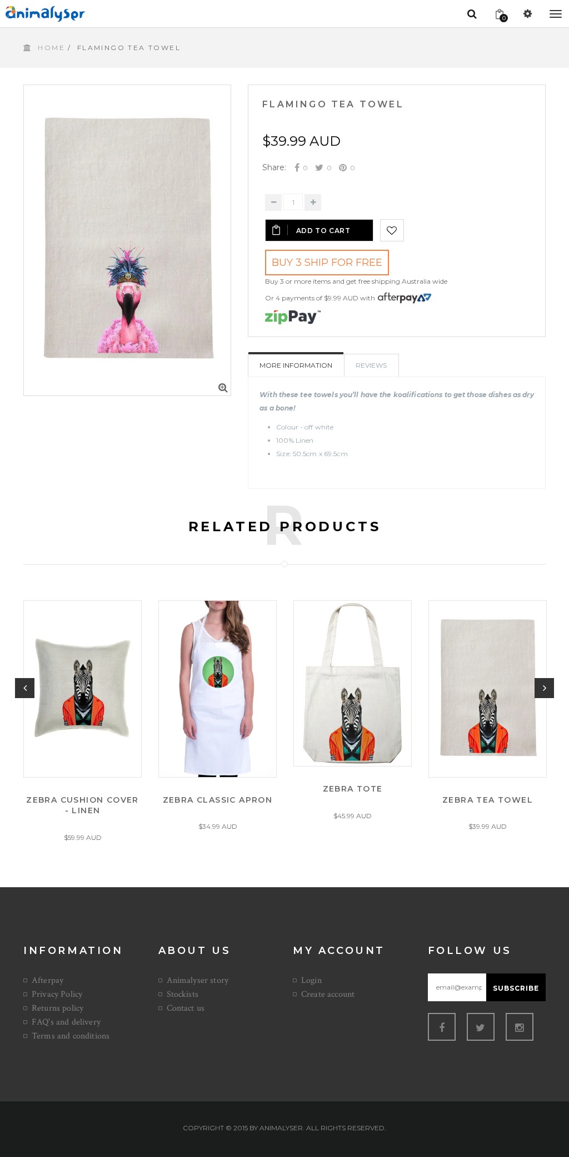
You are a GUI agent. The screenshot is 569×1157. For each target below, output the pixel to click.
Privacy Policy (57, 994)
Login (311, 980)
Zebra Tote (353, 789)
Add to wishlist (392, 230)
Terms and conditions (70, 1036)
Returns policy (57, 1008)
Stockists (182, 994)
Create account (328, 994)
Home (51, 47)
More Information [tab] (295, 365)
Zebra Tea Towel (487, 799)
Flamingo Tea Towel (333, 104)
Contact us (186, 1008)
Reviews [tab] (371, 365)
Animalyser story (198, 980)
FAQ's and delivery (66, 1022)
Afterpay (47, 980)
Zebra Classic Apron (218, 799)
